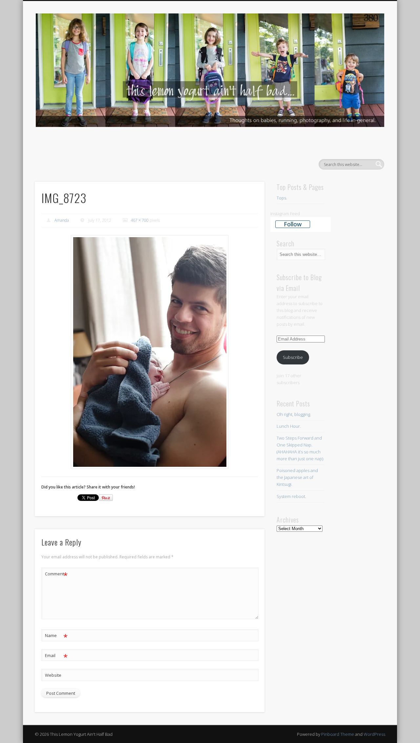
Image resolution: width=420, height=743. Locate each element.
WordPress (374, 734)
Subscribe (293, 357)
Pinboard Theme (337, 734)
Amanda (61, 220)
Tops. (282, 198)
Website (53, 675)
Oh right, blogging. (294, 414)
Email (56, 656)
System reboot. (292, 496)
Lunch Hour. (289, 426)
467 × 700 (140, 220)
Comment (56, 575)
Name (56, 636)
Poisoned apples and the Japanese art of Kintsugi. (297, 477)
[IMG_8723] (149, 352)
